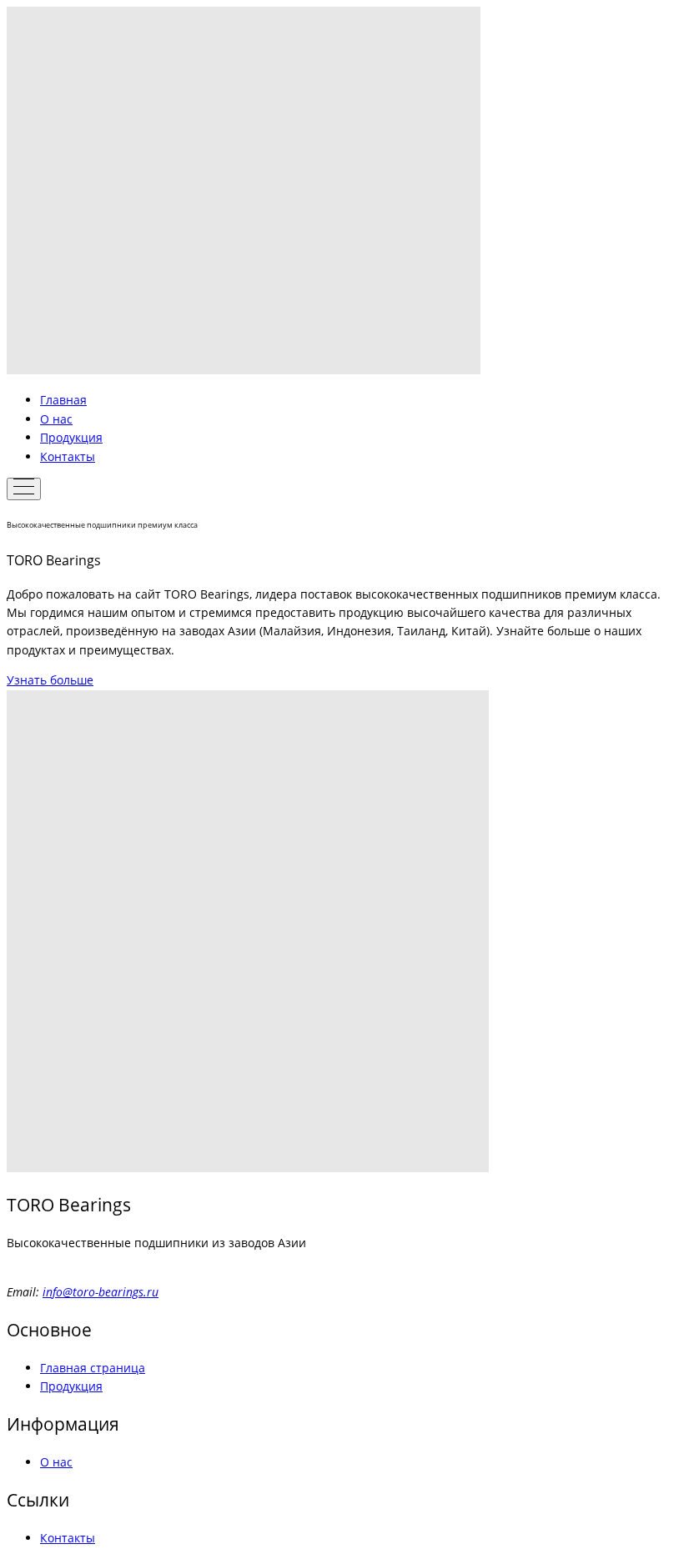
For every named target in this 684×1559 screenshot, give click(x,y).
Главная (63, 400)
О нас (56, 419)
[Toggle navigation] (24, 489)
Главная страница (92, 1368)
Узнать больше (50, 680)
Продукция (71, 437)
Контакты (67, 456)
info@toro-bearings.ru (100, 1292)
